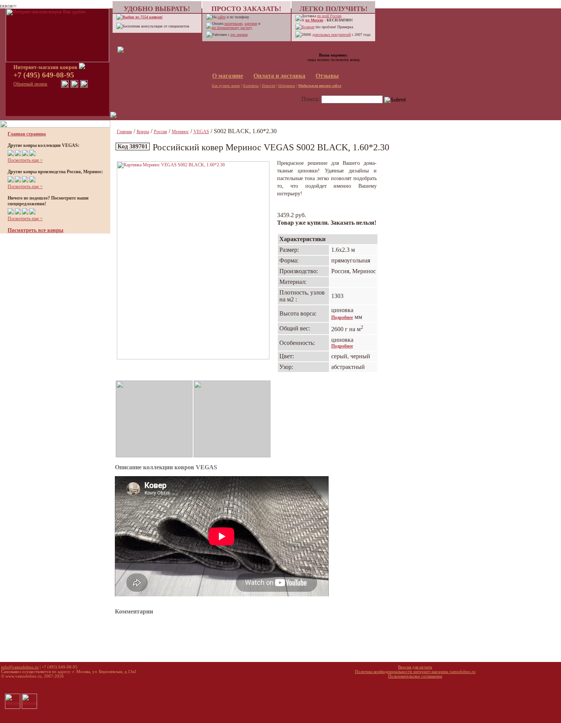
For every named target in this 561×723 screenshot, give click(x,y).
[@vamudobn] (84, 86)
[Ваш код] (121, 51)
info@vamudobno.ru (20, 667)
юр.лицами (239, 34)
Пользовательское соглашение (415, 676)
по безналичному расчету (232, 28)
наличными (233, 23)
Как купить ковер (226, 86)
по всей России (329, 16)
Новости (268, 86)
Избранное (286, 86)
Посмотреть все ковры (35, 230)
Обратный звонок (30, 84)
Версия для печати (415, 667)
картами (251, 23)
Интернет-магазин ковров (46, 67)
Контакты (251, 86)
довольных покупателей (331, 34)
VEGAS (201, 131)
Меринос (180, 131)
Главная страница (27, 134)
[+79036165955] (65, 86)
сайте (222, 17)
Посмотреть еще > (25, 160)
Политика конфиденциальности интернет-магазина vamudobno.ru (415, 671)
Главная (124, 131)
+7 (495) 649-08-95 (43, 75)
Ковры (143, 131)
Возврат (307, 27)
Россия (160, 131)
